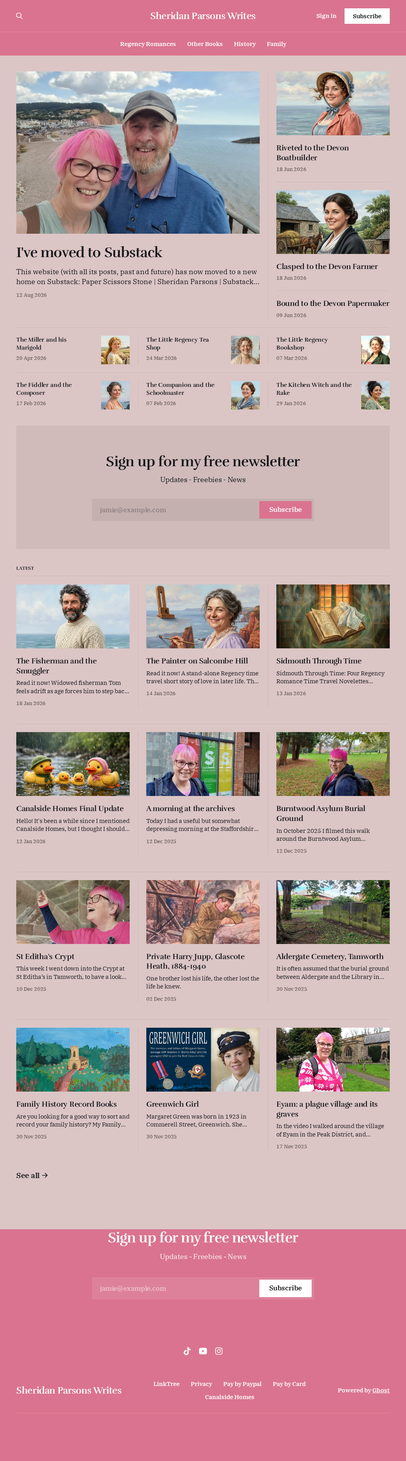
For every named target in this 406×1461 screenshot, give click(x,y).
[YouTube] (203, 1351)
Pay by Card (289, 1384)
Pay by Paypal (242, 1384)
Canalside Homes (230, 1397)
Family (276, 44)
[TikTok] (187, 1351)
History (245, 44)
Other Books (205, 44)
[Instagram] (219, 1351)
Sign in (326, 15)
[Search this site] (19, 16)
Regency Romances (148, 44)
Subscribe (367, 16)
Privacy (201, 1384)
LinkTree (166, 1384)
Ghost (381, 1390)
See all (28, 1175)
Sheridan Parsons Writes (203, 16)
